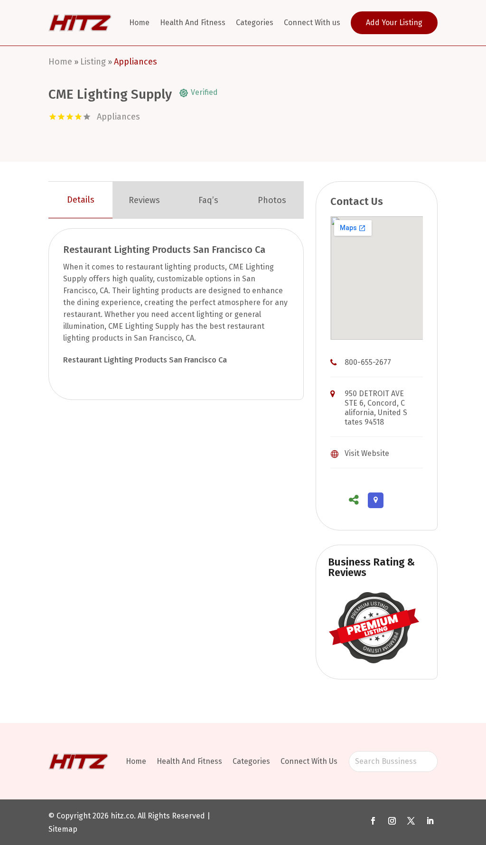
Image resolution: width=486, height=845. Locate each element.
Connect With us (312, 22)
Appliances (135, 61)
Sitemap (62, 829)
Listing (93, 61)
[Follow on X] (411, 820)
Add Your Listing (394, 22)
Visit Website (367, 453)
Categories (254, 22)
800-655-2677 (368, 362)
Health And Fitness (192, 22)
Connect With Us (308, 761)
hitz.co (122, 815)
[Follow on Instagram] (392, 820)
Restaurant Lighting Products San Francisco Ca (145, 359)
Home (139, 22)
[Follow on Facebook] (373, 820)
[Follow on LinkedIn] (430, 820)
